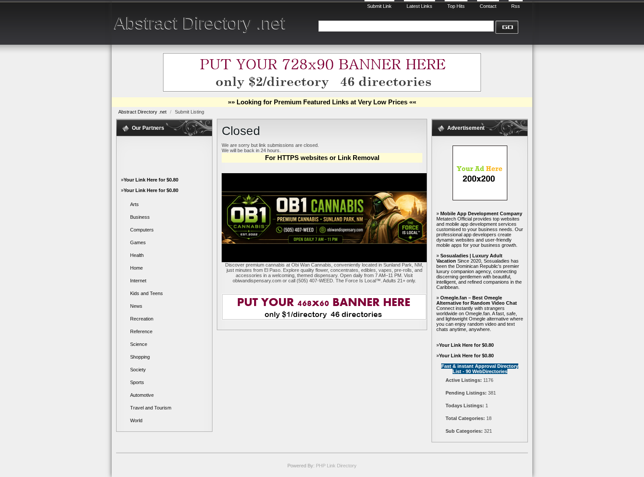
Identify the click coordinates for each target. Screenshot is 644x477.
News (136, 306)
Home (136, 268)
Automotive (142, 395)
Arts (134, 204)
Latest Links (419, 6)
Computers (142, 229)
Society (138, 369)
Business (140, 217)
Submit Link (379, 6)
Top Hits (456, 6)
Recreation (141, 318)
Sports (137, 382)
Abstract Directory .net (200, 23)
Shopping (140, 357)
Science (138, 344)
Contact (488, 6)
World (136, 420)
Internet (138, 280)
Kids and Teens (146, 293)
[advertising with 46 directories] (480, 198)
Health (137, 255)
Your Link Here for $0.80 (151, 179)
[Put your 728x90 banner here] (322, 90)
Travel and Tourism (150, 407)
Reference (141, 331)
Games (138, 242)
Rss (515, 6)
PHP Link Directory (336, 465)
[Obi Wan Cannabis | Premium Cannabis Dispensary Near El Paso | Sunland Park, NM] (324, 260)
